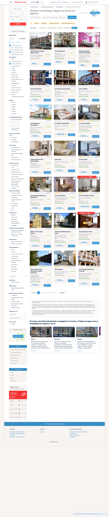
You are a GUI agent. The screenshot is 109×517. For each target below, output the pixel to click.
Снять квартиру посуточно (68, 23)
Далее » (62, 292)
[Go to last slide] (29, 337)
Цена (73, 27)
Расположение (67, 27)
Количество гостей (14, 16)
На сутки (36, 23)
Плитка (91, 27)
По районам (73, 433)
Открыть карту (18, 336)
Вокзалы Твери (13, 357)
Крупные (42, 431)
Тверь (11, 372)
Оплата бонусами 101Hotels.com (15, 129)
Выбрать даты (72, 17)
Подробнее (47, 64)
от (34, 64)
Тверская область (75, 435)
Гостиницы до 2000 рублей (17, 433)
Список (97, 27)
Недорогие (44, 23)
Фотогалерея (13, 381)
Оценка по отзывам (52, 27)
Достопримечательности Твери (17, 349)
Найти (18, 24)
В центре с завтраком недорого (78, 431)
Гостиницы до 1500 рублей (17, 431)
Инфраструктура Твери (15, 352)
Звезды (60, 27)
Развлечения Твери (15, 355)
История (12, 375)
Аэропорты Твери (14, 360)
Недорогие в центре (54, 23)
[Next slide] (99, 337)
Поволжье (72, 436)
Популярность (42, 27)
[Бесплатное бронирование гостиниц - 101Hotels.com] (20, 2)
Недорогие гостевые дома (17, 436)
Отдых (11, 378)
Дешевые (12, 435)
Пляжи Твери (13, 363)
